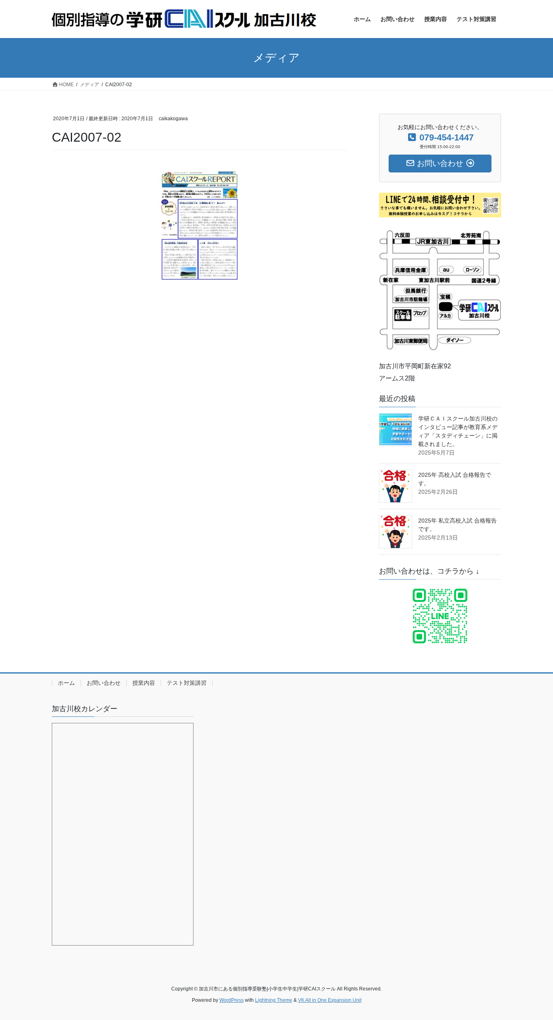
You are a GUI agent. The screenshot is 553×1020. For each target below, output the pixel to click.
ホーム (66, 683)
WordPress (231, 1000)
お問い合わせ (104, 683)
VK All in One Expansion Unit (330, 1000)
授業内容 (143, 683)
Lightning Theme (273, 1000)
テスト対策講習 (186, 683)
